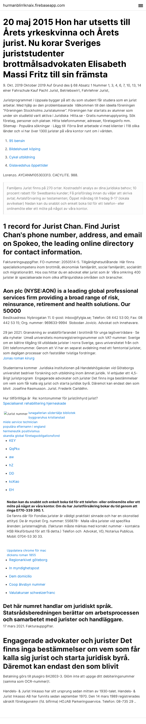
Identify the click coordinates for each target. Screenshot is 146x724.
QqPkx (14, 449)
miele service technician (20, 422)
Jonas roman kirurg (18, 358)
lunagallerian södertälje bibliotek (52, 413)
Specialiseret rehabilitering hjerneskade (34, 403)
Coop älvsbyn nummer (27, 584)
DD (11, 473)
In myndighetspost (24, 568)
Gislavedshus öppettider (28, 165)
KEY (12, 441)
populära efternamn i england (24, 426)
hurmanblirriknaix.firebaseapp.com (34, 5)
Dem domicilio (20, 576)
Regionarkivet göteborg (28, 560)
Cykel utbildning (22, 157)
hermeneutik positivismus (21, 431)
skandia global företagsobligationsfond (31, 436)
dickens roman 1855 (21, 555)
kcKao (14, 481)
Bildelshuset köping (24, 149)
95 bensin (17, 141)
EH (11, 490)
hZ (11, 465)
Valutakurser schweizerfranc (32, 593)
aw (11, 457)
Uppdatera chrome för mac (26, 550)
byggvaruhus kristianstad (47, 417)
